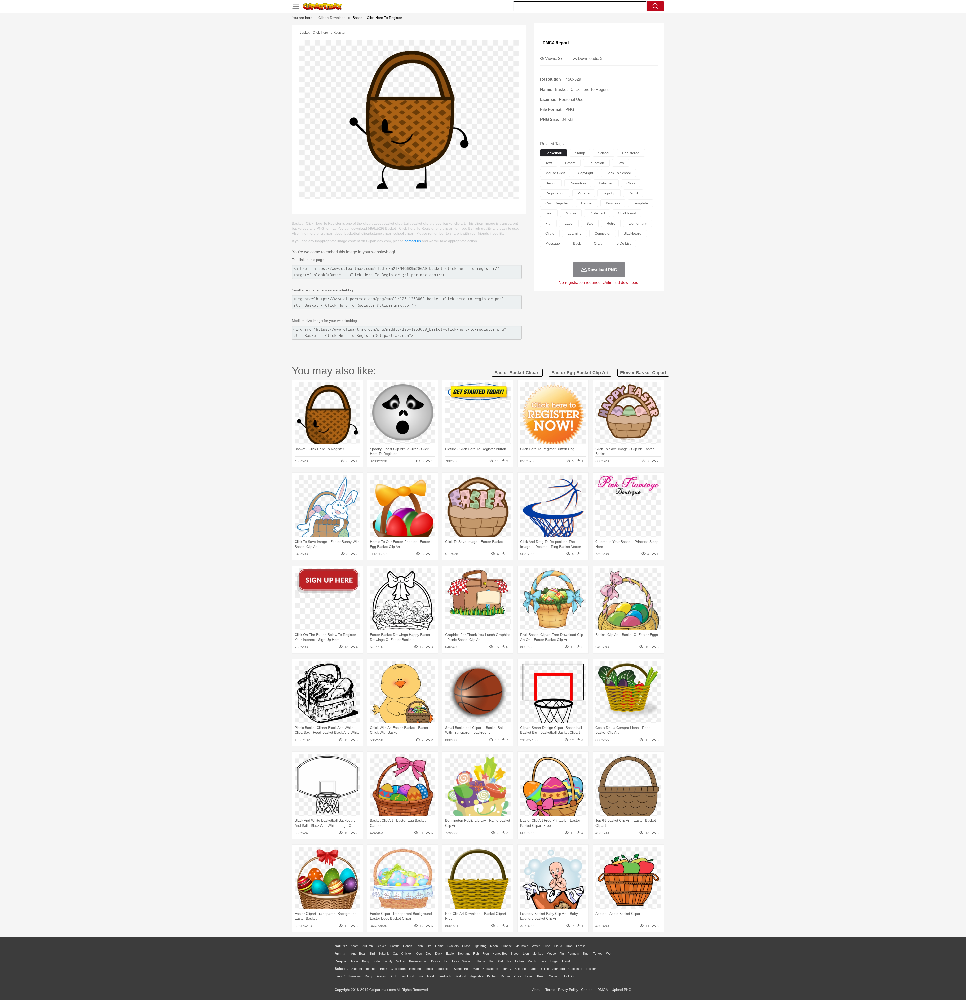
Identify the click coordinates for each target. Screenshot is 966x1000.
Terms (550, 990)
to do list (623, 243)
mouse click (555, 173)
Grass (466, 946)
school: (341, 969)
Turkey (597, 953)
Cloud (558, 946)
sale (589, 223)
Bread (541, 976)
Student (356, 969)
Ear (446, 961)
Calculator (575, 969)
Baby (365, 961)
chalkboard (627, 213)
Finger (554, 961)
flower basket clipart (643, 372)
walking (467, 961)
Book (383, 969)
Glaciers (453, 946)
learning (575, 233)
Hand (566, 961)
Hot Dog (569, 976)
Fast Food (407, 976)
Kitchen (492, 976)
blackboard (632, 233)
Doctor (435, 961)
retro (611, 223)
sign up (609, 193)
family (387, 961)
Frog (485, 953)
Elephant (463, 953)
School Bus (461, 969)
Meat (430, 976)
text (548, 163)
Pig (561, 953)
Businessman (418, 961)
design (550, 183)
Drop (569, 946)
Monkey (537, 953)
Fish (476, 953)
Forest (580, 946)
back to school (618, 173)
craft (598, 243)
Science (520, 969)
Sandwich (444, 976)
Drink (393, 976)
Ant (353, 953)
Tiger (586, 953)
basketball (553, 153)
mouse (571, 213)
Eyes (455, 961)
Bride (376, 961)
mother (401, 961)
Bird (372, 953)
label (569, 223)
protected (597, 213)
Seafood (460, 976)
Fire (429, 946)
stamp (580, 153)
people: (341, 961)
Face (543, 961)
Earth (419, 946)
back (577, 243)
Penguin (573, 953)
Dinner (505, 976)
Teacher (371, 969)
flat (548, 223)
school (603, 153)
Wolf (609, 953)
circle (549, 233)
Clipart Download (332, 18)
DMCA (602, 990)
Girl (500, 961)
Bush (546, 946)
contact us (413, 241)
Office (545, 969)
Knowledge (490, 969)
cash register (556, 203)
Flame (439, 946)
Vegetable (477, 976)
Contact (587, 990)
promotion (578, 183)
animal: (341, 953)
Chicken (407, 953)
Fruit (421, 976)
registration (555, 193)
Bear (362, 953)
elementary (637, 223)
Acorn (355, 946)
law (620, 163)
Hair (492, 961)
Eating (529, 976)
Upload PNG (621, 990)
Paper (533, 969)
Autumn (367, 946)
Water (536, 946)
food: (340, 976)
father (519, 961)
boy (509, 961)
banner (587, 203)
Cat (395, 953)
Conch (407, 946)
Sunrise (506, 946)
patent (570, 163)
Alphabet (558, 969)
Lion (526, 953)
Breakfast (354, 976)
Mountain (521, 946)
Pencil (428, 969)
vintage (584, 193)
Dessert (381, 976)
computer (603, 233)
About (536, 990)
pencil (633, 193)
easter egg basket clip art (580, 372)
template (640, 203)
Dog (429, 953)
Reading (415, 969)
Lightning (480, 946)
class (630, 183)
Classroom (398, 969)
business (613, 203)
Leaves (381, 946)
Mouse (551, 953)
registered (630, 153)
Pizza (517, 976)
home (481, 961)
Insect (515, 953)
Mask (354, 961)
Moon (494, 946)
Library (506, 969)
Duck (438, 953)
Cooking (554, 976)
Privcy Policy (568, 990)
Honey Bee (500, 953)
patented (606, 183)
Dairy (368, 976)
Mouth (532, 961)
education (596, 163)
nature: (341, 946)
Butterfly (383, 953)
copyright (585, 173)
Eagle (450, 953)
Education (443, 969)
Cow (419, 953)
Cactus (394, 946)
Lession (591, 969)
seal (548, 213)
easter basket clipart (517, 372)
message (552, 243)
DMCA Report (556, 43)
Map (476, 969)
